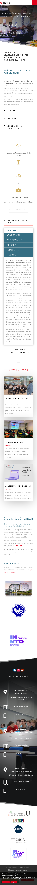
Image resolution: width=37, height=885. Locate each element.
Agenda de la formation (14, 127)
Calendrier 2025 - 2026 (17, 221)
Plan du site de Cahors (21, 781)
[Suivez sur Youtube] (22, 670)
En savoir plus (17, 546)
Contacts (12, 249)
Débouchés (13, 245)
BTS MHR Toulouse (14, 442)
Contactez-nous (18, 677)
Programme (14, 240)
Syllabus (12, 111)
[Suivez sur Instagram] (18, 670)
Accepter (6, 882)
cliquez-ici (24, 879)
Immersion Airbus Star (16, 399)
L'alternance (19, 210)
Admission (13, 235)
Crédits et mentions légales (18, 870)
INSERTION (12, 254)
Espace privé (25, 868)
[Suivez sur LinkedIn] (14, 670)
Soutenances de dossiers (18, 486)
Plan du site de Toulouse (21, 706)
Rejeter (14, 882)
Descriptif (13, 230)
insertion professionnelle (19, 351)
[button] (34, 2)
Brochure (12, 118)
